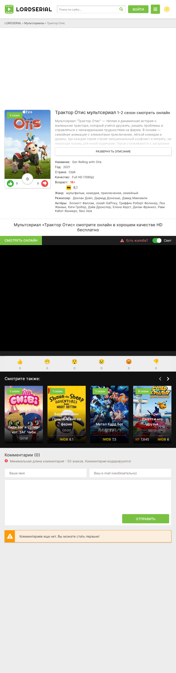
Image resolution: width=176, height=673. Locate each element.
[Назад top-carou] (160, 378)
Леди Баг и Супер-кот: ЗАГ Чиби (24, 429)
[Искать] (121, 9)
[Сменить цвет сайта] (166, 9)
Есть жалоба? (137, 240)
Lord (34, 9)
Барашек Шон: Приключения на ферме (66, 419)
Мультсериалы (34, 23)
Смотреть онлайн (21, 240)
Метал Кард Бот (109, 424)
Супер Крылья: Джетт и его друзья (152, 419)
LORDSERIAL (13, 23)
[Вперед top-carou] (168, 378)
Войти (138, 9)
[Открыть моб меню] (155, 9)
